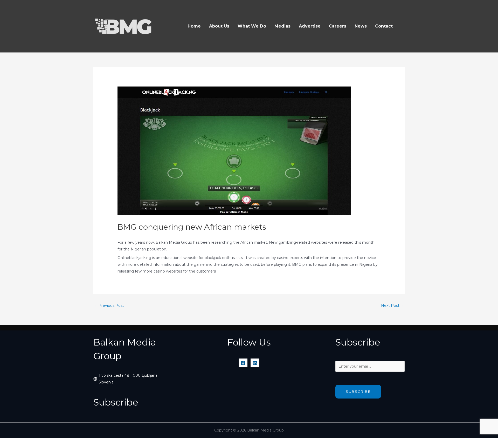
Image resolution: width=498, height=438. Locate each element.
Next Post (392, 305)
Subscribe (358, 391)
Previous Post (109, 305)
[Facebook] (243, 363)
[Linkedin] (255, 363)
